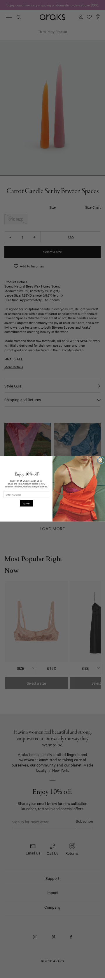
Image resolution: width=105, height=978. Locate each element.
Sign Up (26, 503)
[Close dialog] (100, 460)
